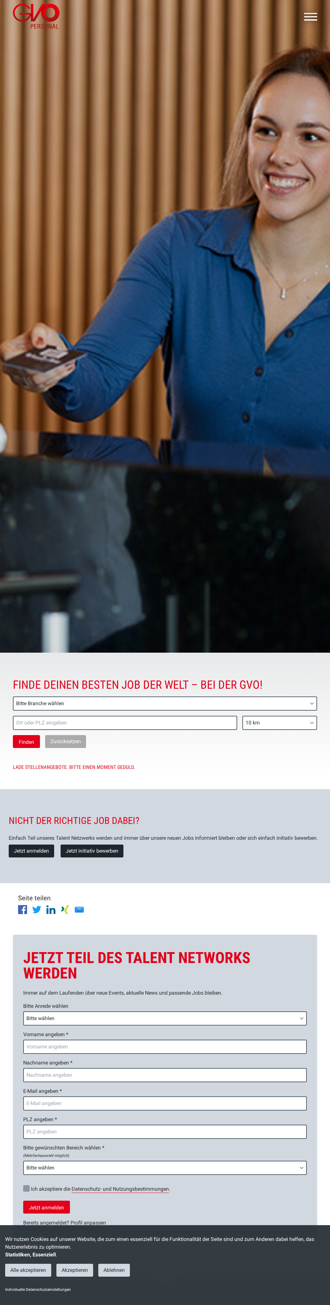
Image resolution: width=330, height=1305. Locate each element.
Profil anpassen (88, 1223)
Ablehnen (114, 1270)
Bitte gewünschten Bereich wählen (63, 1151)
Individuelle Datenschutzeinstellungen (38, 1289)
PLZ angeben (40, 1119)
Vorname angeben (45, 1034)
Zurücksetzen (65, 741)
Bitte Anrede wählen (45, 1006)
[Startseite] (38, 16)
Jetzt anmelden (31, 851)
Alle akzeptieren (28, 1270)
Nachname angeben (48, 1063)
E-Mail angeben (42, 1091)
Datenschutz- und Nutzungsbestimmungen (120, 1189)
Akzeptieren (75, 1270)
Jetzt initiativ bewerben (92, 851)
